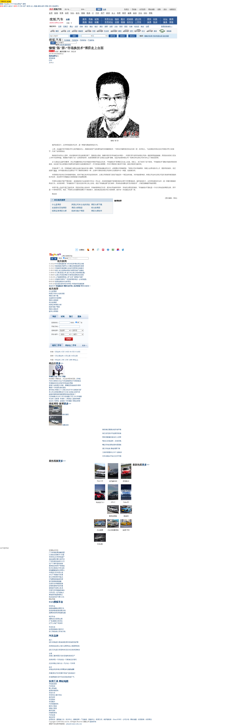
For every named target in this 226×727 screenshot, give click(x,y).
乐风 (64, 610)
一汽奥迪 (67, 659)
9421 (62, 629)
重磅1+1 (52, 387)
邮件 (43, 6)
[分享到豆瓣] (113, 250)
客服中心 (91, 719)
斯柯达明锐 (113, 516)
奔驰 (59, 613)
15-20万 (77, 352)
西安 (126, 26)
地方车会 (52, 616)
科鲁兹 (55, 610)
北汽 (63, 392)
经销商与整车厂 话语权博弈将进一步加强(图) (70, 279)
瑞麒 (69, 669)
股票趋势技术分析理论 (63, 281)
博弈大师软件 (96, 211)
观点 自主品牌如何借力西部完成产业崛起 (69, 270)
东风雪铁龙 (76, 650)
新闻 (56, 13)
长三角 (51, 631)
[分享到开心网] (103, 250)
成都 (54, 621)
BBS (50, 6)
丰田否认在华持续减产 (57, 557)
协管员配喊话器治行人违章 (111, 437)
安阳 (57, 619)
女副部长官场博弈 (59, 208)
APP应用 (142, 9)
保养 (149, 22)
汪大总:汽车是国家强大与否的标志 (69, 381)
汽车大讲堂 (53, 381)
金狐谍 (62, 401)
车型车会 (52, 606)
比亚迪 (71, 392)
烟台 (91, 26)
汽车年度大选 (157, 36)
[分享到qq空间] (93, 250)
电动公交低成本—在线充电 (111, 441)
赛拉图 (63, 613)
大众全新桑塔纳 (113, 530)
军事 (61, 13)
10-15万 (72, 352)
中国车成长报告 (60, 387)
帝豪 (50, 673)
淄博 (106, 26)
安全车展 (165, 36)
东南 (69, 677)
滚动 (165, 9)
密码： (83, 9)
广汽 (67, 187)
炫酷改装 (65, 425)
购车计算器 (53, 706)
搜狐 (1, 4)
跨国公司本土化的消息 (81, 205)
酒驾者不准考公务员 (56, 588)
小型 (68, 31)
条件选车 (52, 697)
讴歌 (63, 642)
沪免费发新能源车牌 (56, 579)
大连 (116, 26)
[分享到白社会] (98, 250)
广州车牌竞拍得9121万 (57, 561)
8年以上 (75, 360)
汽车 (21, 6)
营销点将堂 (76, 401)
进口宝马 (52, 650)
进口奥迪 (59, 642)
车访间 (51, 399)
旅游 (135, 13)
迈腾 (59, 608)
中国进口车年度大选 (56, 572)
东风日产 (72, 656)
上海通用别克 (75, 646)
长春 (130, 26)
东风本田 (52, 659)
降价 (91, 22)
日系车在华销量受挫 (56, 583)
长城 (50, 677)
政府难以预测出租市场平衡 (111, 429)
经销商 (130, 19)
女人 (32, 6)
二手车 (138, 22)
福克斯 (60, 610)
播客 (39, 6)
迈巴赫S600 (113, 481)
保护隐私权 (107, 719)
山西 (61, 619)
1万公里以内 (59, 356)
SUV (143, 31)
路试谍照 (65, 414)
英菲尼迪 (69, 642)
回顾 (159, 9)
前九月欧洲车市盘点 (56, 577)
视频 (35, 6)
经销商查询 (53, 713)
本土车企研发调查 (55, 392)
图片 (123, 19)
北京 (54, 619)
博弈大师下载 (96, 205)
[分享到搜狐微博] (88, 250)
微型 (57, 31)
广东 (50, 621)
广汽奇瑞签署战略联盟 (57, 552)
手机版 (134, 9)
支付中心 (69, 719)
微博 (171, 19)
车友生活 (52, 627)
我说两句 (55, 6)
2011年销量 (78, 396)
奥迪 (55, 170)
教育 (124, 13)
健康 (129, 13)
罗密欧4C (126, 481)
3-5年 (66, 360)
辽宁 (50, 623)
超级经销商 (53, 394)
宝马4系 (100, 544)
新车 (85, 19)
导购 (91, 19)
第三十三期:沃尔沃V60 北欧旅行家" (69, 390)
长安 (66, 392)
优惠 (117, 22)
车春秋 (62, 399)
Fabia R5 (126, 502)
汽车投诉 (52, 686)
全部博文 (149, 719)
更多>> (84, 345)
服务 (165, 22)
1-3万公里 (67, 356)
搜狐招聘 (76, 719)
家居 (28, 6)
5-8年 (70, 360)
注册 (104, 9)
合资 (50, 653)
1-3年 (62, 360)
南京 (142, 26)
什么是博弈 (56, 205)
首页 (51, 13)
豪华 (120, 31)
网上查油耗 (53, 688)
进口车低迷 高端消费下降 (111, 448)
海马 (65, 669)
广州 (57, 623)
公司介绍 (126, 719)
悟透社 (56, 401)
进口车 (138, 19)
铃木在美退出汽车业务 (57, 568)
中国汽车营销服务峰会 (57, 590)
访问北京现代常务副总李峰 (63, 383)
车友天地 (62, 631)
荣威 (54, 677)
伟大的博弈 (95, 208)
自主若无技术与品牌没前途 (111, 433)
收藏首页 (173, 9)
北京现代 (73, 659)
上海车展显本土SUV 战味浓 (112, 452)
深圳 (61, 623)
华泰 (57, 669)
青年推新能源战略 (55, 581)
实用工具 (53, 681)
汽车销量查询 (53, 704)
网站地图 (151, 9)
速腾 (50, 613)
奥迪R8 (126, 516)
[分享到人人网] (108, 250)
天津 (59, 26)
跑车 (155, 31)
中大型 (106, 31)
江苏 (57, 621)
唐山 (71, 26)
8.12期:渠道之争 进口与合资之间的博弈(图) (70, 273)
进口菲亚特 (60, 650)
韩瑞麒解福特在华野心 (57, 570)
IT (18, 6)
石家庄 (65, 26)
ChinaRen (7, 4)
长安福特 (65, 656)
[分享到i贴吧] (118, 250)
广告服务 (84, 719)
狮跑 (55, 608)
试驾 (97, 19)
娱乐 (10, 6)
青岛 (86, 26)
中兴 (61, 677)
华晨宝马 (59, 656)
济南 (81, 26)
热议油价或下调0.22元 (56, 597)
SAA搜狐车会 (56, 602)
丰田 (59, 149)
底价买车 (52, 717)
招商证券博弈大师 (59, 211)
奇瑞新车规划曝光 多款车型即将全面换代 (69, 268)
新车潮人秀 (53, 390)
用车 (149, 19)
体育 (5, 6)
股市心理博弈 (53, 311)
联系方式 (99, 719)
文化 (140, 13)
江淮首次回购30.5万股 (56, 555)
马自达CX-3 (100, 502)
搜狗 (24, 4)
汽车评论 (75, 40)
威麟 (72, 669)
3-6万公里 (74, 356)
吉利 (54, 669)
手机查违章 (53, 684)
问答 (155, 19)
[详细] (78, 379)
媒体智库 (67, 45)
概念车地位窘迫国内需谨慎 (111, 445)
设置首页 (52, 719)
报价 (117, 19)
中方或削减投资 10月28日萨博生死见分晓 (69, 264)
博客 (46, 6)
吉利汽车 (77, 392)
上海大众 (59, 663)
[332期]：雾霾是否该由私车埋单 (70, 385)
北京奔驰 (52, 663)
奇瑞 (50, 669)
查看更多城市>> (166, 26)
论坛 (165, 19)
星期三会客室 (53, 385)
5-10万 (67, 352)
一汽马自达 (60, 659)
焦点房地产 (18, 4)
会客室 (56, 399)
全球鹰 (61, 669)
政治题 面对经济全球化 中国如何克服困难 (69, 284)
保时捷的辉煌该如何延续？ (66, 394)
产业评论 (91, 40)
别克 (50, 610)
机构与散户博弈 (78, 211)
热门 (50, 640)
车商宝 (126, 9)
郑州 (121, 26)
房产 (24, 6)
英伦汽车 (56, 673)
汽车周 (61, 45)
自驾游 (51, 629)
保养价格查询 (53, 690)
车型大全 (109, 19)
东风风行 (72, 673)
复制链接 (52, 58)
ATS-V (113, 502)
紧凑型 (80, 31)
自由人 (56, 631)
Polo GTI (100, 481)
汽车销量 (52, 396)
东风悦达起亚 (54, 646)
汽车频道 (67, 40)
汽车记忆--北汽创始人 (56, 592)
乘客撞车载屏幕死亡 (56, 595)
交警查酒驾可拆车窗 (56, 586)
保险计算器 (53, 708)
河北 (61, 621)
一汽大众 (65, 663)
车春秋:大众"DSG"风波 (57, 376)
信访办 (51, 401)
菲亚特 (55, 613)
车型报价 (52, 699)
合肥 (147, 26)
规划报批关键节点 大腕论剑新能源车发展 (69, 266)
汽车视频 (68, 401)
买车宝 (130, 22)
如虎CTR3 (126, 530)
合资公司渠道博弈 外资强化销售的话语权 (69, 275)
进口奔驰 (52, 642)
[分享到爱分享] (123, 250)
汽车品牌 (53, 635)
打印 (50, 60)
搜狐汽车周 (148, 36)
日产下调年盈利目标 (56, 563)
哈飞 (67, 673)
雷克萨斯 (75, 642)
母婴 (119, 13)
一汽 (59, 187)
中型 (93, 31)
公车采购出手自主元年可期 (111, 456)
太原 (76, 26)
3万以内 (57, 352)
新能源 (169, 31)
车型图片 (52, 702)
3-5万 (62, 352)
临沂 (96, 26)
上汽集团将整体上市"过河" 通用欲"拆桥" (69, 277)
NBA (72, 13)
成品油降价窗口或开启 (57, 559)
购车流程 (52, 710)
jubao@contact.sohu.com (74, 724)
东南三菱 (52, 656)
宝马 (62, 608)
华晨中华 (62, 673)
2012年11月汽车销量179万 (64, 396)
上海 (54, 623)
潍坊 (101, 26)
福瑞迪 (51, 608)
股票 (88, 13)
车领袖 (51, 383)
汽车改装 (52, 715)
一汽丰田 (72, 663)
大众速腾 (100, 530)
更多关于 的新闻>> (70, 286)
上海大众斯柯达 (64, 646)
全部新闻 (141, 719)
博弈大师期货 (77, 208)
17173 (12, 4)
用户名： (68, 9)
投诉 (155, 22)
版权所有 (93, 722)
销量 (97, 22)
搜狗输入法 (60, 719)
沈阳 (111, 26)
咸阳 (50, 619)
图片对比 (59, 695)
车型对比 (109, 22)
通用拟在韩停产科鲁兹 (57, 566)
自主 (50, 667)
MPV (131, 31)
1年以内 (57, 360)
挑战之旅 (57, 629)
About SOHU (117, 719)
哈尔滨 (136, 26)
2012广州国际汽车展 (56, 575)
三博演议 (68, 399)
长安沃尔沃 (68, 650)
